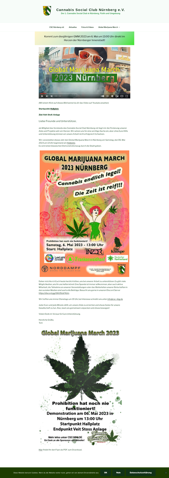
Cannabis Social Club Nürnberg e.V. (90, 10)
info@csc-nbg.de (115, 299)
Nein (118, 472)
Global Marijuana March (108, 27)
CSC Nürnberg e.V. (56, 27)
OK (105, 472)
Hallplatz (54, 109)
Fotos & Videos (87, 27)
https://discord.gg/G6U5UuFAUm (54, 293)
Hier (41, 450)
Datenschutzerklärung (141, 472)
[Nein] (166, 472)
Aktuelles (73, 27)
